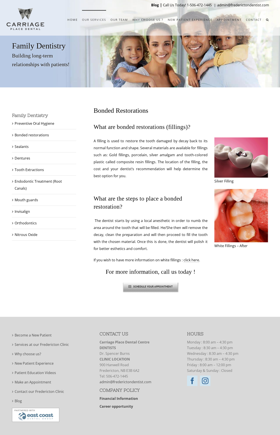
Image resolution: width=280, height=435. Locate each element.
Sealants (22, 146)
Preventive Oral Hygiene (34, 123)
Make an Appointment (33, 382)
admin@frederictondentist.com (243, 5)
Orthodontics (26, 223)
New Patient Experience (34, 363)
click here (191, 260)
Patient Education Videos (35, 372)
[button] (267, 19)
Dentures (22, 158)
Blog (155, 5)
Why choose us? (28, 354)
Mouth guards (26, 200)
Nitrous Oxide (26, 234)
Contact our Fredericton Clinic (39, 391)
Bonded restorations (32, 135)
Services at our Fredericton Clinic (42, 344)
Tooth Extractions (29, 169)
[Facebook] (192, 381)
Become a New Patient (33, 335)
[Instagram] (205, 381)
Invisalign (22, 211)
